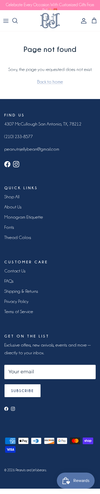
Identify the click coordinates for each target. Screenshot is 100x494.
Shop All (11, 196)
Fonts (9, 227)
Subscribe (22, 391)
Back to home (50, 81)
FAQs (9, 281)
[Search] (17, 20)
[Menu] (6, 20)
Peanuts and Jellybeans (30, 470)
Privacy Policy (16, 301)
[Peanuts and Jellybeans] (50, 20)
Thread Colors (17, 237)
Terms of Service (18, 311)
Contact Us (15, 270)
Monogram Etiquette (23, 217)
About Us (13, 206)
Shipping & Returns (21, 291)
